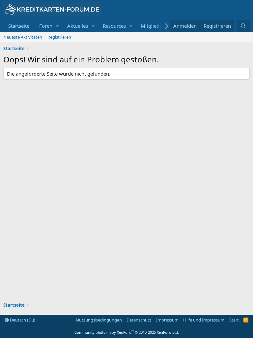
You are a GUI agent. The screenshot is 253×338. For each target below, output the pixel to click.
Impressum (167, 320)
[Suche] (243, 26)
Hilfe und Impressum (203, 320)
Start (234, 320)
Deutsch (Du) (22, 320)
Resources (114, 25)
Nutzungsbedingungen (99, 320)
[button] (57, 26)
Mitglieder (152, 25)
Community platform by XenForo (126, 332)
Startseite (18, 25)
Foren (45, 25)
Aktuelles (77, 25)
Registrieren (59, 37)
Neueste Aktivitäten (22, 37)
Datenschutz (138, 320)
